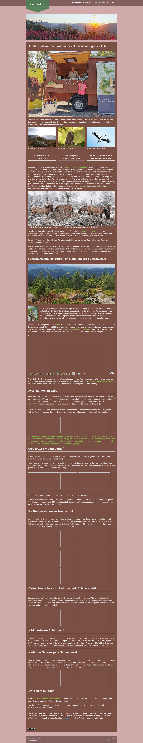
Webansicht (111, 740)
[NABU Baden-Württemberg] (101, 137)
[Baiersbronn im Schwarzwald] (42, 137)
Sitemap (39, 738)
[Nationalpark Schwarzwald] (72, 137)
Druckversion (32, 738)
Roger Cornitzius (37, 4)
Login (114, 738)
